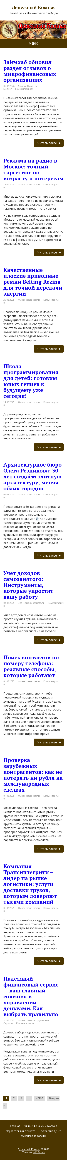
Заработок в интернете (20, 1131)
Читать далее (47, 143)
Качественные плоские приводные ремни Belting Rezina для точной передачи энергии (32, 281)
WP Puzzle (39, 1152)
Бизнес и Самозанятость (31, 602)
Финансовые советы (29, 184)
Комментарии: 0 (24, 88)
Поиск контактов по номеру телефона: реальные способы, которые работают (31, 666)
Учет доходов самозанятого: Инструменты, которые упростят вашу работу (28, 584)
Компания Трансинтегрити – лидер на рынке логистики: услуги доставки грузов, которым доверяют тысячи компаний (30, 884)
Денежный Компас (29, 1149)
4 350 (39, 1098)
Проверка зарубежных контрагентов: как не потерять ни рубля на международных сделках (33, 774)
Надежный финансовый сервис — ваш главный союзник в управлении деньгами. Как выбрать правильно (30, 996)
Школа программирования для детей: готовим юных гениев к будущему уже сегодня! (30, 381)
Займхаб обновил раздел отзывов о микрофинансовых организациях (29, 70)
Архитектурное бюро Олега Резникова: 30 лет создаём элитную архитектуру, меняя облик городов (32, 476)
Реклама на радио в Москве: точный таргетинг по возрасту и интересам (33, 169)
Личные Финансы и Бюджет (40, 1126)
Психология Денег (50, 1131)
